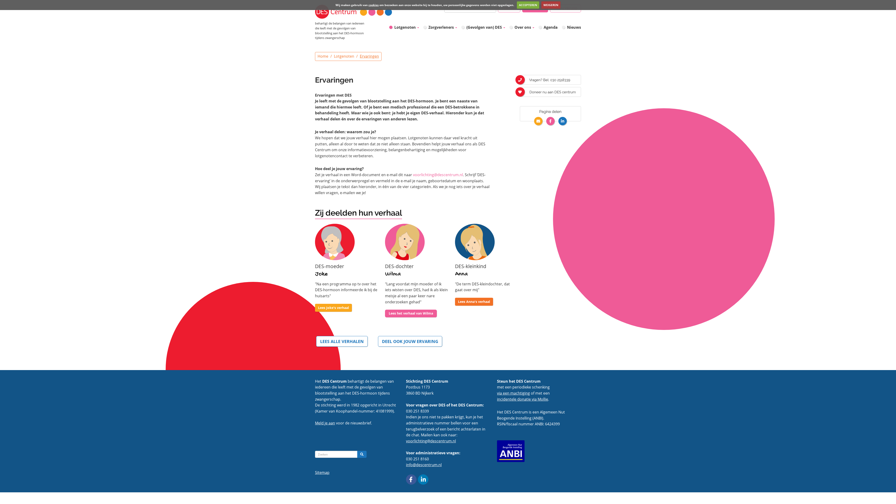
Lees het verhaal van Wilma (411, 313)
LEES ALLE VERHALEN (342, 341)
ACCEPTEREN (528, 5)
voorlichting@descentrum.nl (438, 174)
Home (323, 56)
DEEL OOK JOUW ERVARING (410, 341)
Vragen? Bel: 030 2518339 (549, 80)
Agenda (551, 27)
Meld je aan (325, 423)
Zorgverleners (441, 27)
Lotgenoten (405, 27)
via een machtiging (513, 393)
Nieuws (574, 27)
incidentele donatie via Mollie (522, 399)
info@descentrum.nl (424, 464)
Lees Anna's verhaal (474, 301)
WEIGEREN (550, 5)
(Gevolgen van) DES (484, 27)
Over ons (523, 27)
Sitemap (322, 472)
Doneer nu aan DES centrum (552, 92)
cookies (373, 5)
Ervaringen (369, 56)
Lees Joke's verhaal (333, 307)
